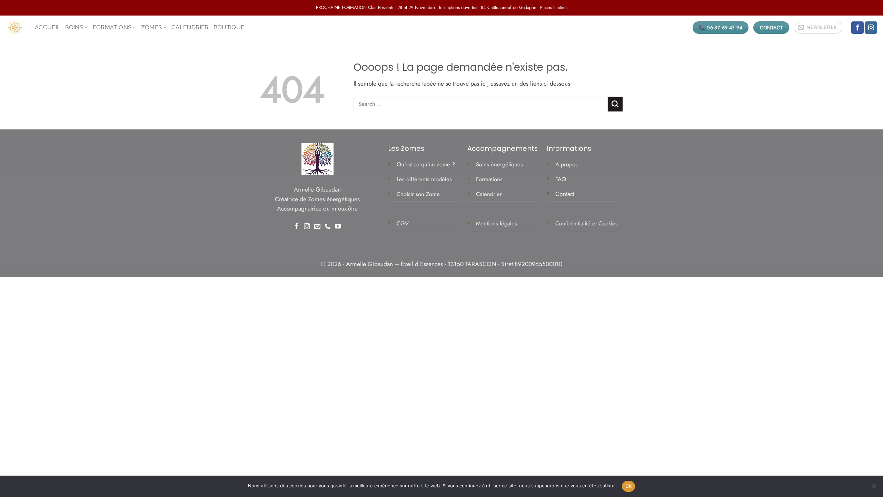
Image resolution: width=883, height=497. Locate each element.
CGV (403, 223)
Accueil (47, 27)
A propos (566, 164)
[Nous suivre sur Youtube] (338, 227)
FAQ (560, 179)
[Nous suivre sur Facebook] (857, 27)
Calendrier (190, 27)
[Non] (874, 488)
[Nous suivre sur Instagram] (871, 27)
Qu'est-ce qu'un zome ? (426, 164)
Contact (564, 193)
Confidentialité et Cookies (586, 223)
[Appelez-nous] (328, 227)
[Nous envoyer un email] (317, 227)
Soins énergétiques (499, 164)
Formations (489, 179)
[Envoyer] (615, 104)
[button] (818, 28)
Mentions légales (497, 223)
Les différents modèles (424, 179)
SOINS (74, 27)
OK (628, 486)
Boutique (229, 27)
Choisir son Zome (418, 194)
